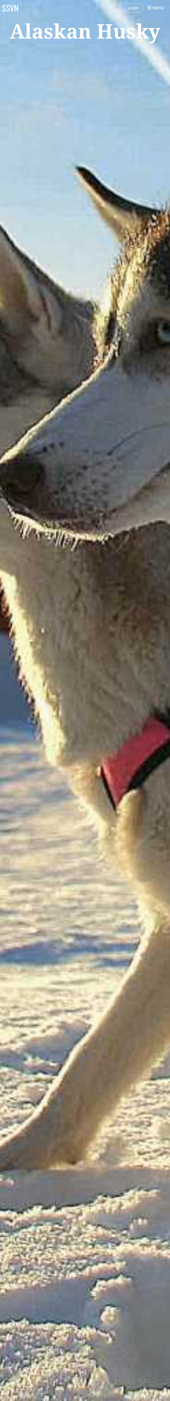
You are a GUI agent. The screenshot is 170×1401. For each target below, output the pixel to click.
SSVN (10, 8)
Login (133, 7)
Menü (157, 7)
